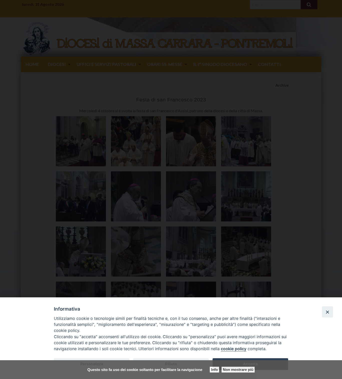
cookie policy (233, 348)
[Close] (327, 311)
